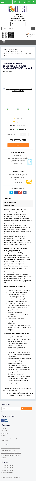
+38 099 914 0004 (8, 35)
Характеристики (10, 202)
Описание (7, 199)
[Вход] (24, 2)
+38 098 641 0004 (8, 33)
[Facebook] (3, 420)
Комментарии (9, 205)
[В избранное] (18, 119)
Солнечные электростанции (10, 448)
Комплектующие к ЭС (8, 450)
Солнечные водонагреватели (11, 453)
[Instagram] (6, 420)
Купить (18, 145)
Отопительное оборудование (11, 455)
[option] (7, 111)
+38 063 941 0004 (8, 37)
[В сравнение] (18, 122)
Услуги (3, 458)
